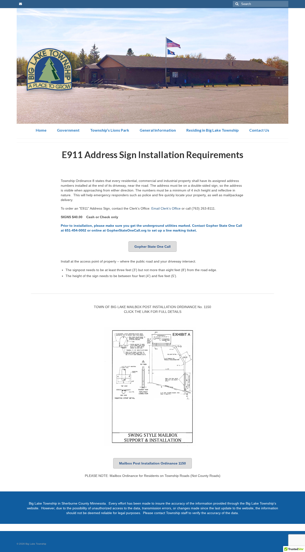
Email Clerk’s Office (166, 208)
